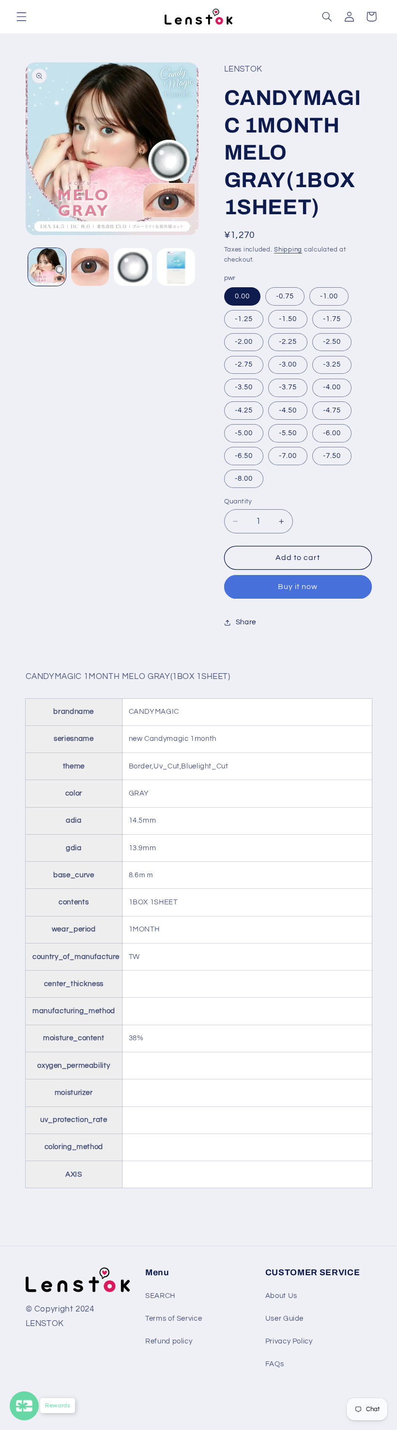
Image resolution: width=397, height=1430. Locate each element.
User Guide (284, 1318)
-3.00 (288, 364)
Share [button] (246, 622)
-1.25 (244, 319)
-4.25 (244, 410)
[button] (21, 16)
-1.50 (288, 319)
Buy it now (298, 586)
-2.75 (244, 364)
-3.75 (288, 387)
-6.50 (244, 455)
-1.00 (329, 296)
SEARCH (160, 1295)
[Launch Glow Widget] (24, 1405)
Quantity (238, 501)
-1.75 (332, 319)
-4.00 (332, 387)
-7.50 (332, 455)
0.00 (242, 296)
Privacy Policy (289, 1341)
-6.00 (332, 433)
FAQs (274, 1364)
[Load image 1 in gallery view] (47, 267)
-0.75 (285, 296)
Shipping (288, 250)
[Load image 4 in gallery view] (176, 267)
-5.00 (244, 433)
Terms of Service (173, 1318)
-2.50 (332, 341)
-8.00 (244, 478)
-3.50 (244, 387)
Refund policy (168, 1341)
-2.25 (288, 341)
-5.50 (288, 433)
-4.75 (332, 410)
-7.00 (288, 455)
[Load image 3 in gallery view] (133, 267)
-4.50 (288, 410)
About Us (281, 1295)
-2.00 (244, 341)
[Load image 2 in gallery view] (90, 267)
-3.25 (332, 364)
